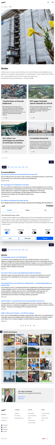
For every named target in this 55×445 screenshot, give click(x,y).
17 (34, 325)
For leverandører (32, 422)
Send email (21, 398)
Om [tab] (45, 210)
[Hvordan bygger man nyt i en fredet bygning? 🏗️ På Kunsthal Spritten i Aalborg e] (9, 376)
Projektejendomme (19, 418)
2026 (9, 167)
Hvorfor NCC (17, 415)
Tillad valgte (27, 238)
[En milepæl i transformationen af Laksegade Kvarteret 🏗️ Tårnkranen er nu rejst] (33, 376)
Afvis (10, 238)
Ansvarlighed (31, 413)
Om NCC (5, 6)
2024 (16, 167)
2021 (26, 167)
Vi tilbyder (17, 413)
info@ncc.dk (4, 420)
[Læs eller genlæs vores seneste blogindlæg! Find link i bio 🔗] (33, 364)
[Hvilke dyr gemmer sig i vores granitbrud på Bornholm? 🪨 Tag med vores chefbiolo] (21, 364)
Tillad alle (45, 238)
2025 (12, 167)
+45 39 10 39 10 (4, 418)
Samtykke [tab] (9, 210)
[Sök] (48, 2)
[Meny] (52, 2)
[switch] (21, 233)
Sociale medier (45, 418)
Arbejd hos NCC (31, 420)
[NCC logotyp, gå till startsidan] (3, 2)
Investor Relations (32, 415)
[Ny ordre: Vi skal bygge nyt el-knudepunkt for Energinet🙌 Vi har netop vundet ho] (9, 352)
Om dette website (46, 413)
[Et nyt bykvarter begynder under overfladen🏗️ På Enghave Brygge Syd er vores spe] (21, 376)
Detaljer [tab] (28, 210)
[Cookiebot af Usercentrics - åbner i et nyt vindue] (47, 206)
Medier (29, 418)
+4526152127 (21, 396)
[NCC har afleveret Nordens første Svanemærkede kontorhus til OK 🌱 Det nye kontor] (21, 340)
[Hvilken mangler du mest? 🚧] (46, 352)
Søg (51, 162)
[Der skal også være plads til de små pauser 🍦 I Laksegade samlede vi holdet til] (46, 340)
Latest (4, 167)
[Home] (1, 6)
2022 (23, 167)
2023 (19, 167)
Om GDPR (44, 415)
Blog (43, 420)
